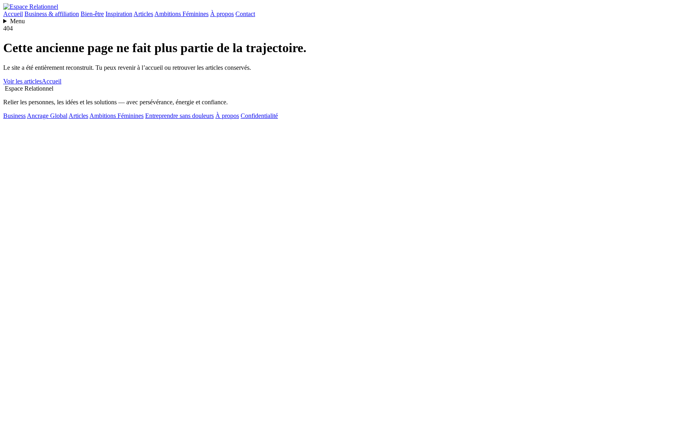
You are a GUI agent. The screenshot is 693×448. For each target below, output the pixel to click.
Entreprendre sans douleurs (179, 115)
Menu (17, 21)
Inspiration (118, 13)
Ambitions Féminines (181, 13)
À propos (222, 13)
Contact (245, 13)
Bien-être (92, 13)
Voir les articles (22, 81)
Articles (143, 13)
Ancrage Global (47, 115)
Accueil (13, 13)
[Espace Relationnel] (30, 6)
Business (14, 115)
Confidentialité (259, 115)
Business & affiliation (51, 13)
